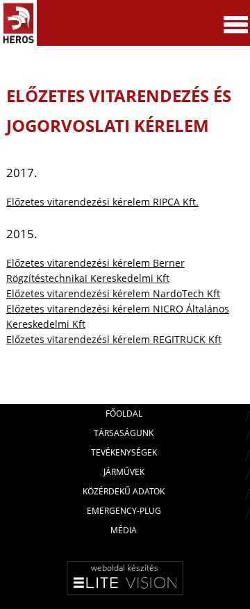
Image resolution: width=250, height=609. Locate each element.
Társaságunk (123, 433)
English (208, 69)
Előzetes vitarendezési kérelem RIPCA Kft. (102, 201)
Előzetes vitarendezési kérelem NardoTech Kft (113, 293)
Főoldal (124, 413)
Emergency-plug (124, 511)
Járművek (123, 472)
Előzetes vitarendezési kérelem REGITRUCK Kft (114, 339)
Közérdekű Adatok (124, 491)
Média (123, 530)
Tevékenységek (124, 452)
